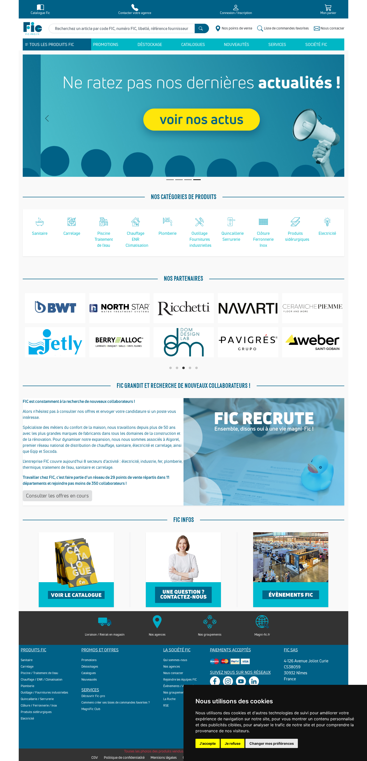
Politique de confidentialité (124, 757)
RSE (166, 705)
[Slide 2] (179, 180)
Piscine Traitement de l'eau (104, 239)
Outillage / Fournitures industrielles (44, 692)
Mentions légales (164, 757)
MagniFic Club (90, 709)
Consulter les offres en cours (57, 495)
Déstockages (89, 666)
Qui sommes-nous (175, 660)
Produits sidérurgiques (36, 712)
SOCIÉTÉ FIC (316, 44)
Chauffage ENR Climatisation (137, 239)
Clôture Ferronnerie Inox (263, 239)
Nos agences (171, 666)
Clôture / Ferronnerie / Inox (39, 705)
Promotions (89, 660)
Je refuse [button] (232, 743)
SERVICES (277, 44)
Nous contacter (173, 673)
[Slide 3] (188, 180)
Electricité (327, 233)
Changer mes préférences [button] (271, 743)
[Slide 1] (170, 180)
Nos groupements (175, 692)
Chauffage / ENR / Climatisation (41, 679)
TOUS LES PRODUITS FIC (51, 44)
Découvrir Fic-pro (93, 696)
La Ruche (169, 699)
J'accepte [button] (207, 743)
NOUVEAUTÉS (236, 44)
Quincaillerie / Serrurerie (37, 699)
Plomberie (168, 233)
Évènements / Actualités (179, 686)
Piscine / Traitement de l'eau (39, 673)
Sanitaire (39, 233)
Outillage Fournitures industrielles (200, 239)
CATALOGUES (193, 44)
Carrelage (71, 233)
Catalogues (88, 673)
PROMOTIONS (105, 44)
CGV (94, 757)
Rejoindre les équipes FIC (180, 679)
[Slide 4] (197, 180)
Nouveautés (89, 679)
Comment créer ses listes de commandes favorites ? (115, 702)
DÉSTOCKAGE (150, 44)
